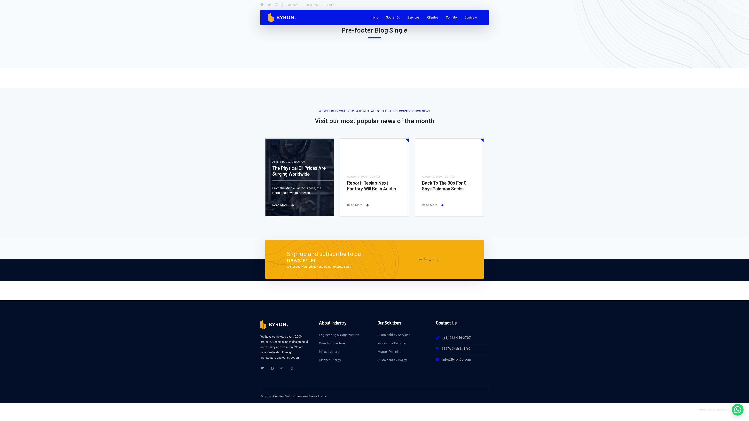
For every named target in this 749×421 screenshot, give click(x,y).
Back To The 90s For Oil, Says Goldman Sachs (446, 185)
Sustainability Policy (392, 360)
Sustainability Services (393, 335)
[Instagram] (276, 5)
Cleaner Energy (330, 360)
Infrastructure (329, 352)
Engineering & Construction (339, 335)
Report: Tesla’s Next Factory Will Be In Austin (371, 185)
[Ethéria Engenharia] (282, 17)
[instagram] (292, 368)
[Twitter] (269, 5)
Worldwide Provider (391, 343)
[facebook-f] (272, 368)
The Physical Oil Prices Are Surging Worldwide (299, 171)
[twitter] (262, 368)
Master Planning (389, 352)
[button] (738, 410)
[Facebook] (262, 5)
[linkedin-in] (282, 368)
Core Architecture (332, 343)
